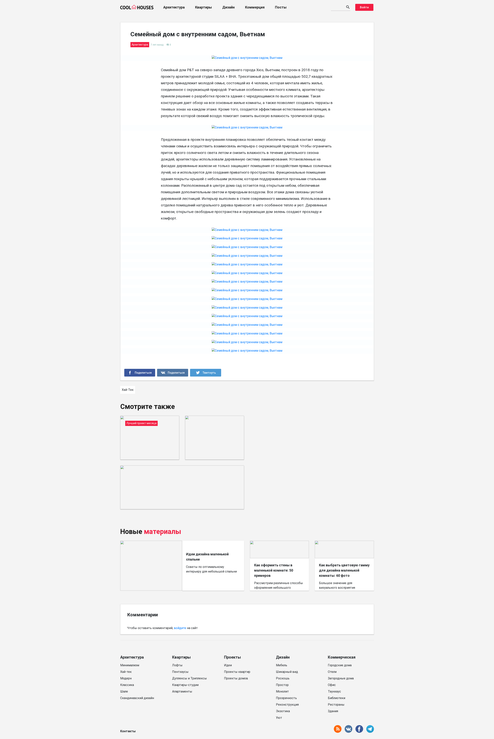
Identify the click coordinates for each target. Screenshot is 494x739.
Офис (332, 685)
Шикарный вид (287, 672)
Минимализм (129, 665)
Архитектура (174, 7)
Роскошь (282, 678)
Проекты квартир (237, 672)
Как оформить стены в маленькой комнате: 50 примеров (273, 570)
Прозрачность (286, 698)
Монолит (282, 691)
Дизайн (228, 7)
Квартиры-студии (185, 685)
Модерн (126, 678)
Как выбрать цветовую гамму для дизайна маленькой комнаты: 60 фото (344, 570)
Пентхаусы (180, 672)
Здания (333, 711)
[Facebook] (139, 373)
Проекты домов (236, 678)
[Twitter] (205, 373)
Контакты (128, 731)
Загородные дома (341, 678)
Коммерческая (341, 657)
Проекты (232, 657)
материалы (162, 532)
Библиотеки (336, 698)
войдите (180, 628)
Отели (332, 672)
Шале (124, 691)
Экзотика (283, 711)
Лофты (177, 665)
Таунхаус (334, 691)
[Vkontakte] (172, 373)
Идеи (228, 665)
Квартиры (203, 7)
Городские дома (340, 665)
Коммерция (255, 7)
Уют (279, 718)
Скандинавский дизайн (137, 698)
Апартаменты (182, 691)
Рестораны (336, 704)
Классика (127, 685)
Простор (282, 685)
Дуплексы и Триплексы (189, 678)
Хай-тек (126, 672)
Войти (364, 7)
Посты (281, 7)
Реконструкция (287, 704)
